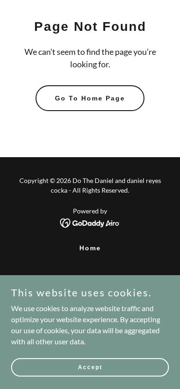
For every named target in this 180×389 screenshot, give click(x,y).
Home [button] (90, 248)
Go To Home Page (90, 98)
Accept (90, 367)
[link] (90, 222)
